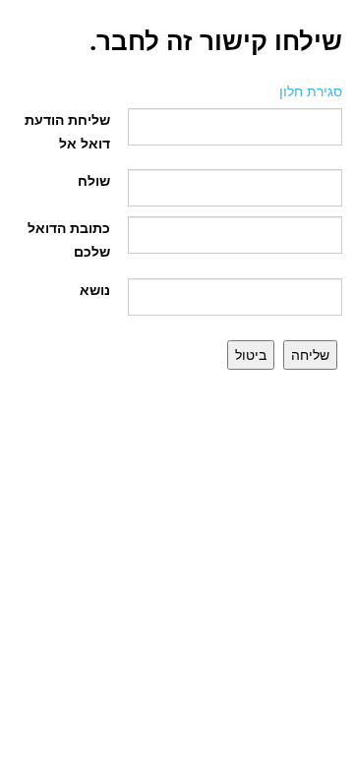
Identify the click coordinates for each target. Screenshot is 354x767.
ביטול (250, 354)
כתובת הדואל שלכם (69, 239)
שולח (94, 180)
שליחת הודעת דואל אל (67, 131)
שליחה (310, 354)
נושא (95, 289)
